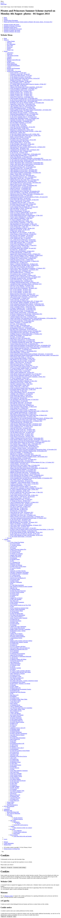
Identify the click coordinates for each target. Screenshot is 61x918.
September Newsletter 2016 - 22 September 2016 (22, 119)
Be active (12, 829)
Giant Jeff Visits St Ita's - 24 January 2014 (20, 428)
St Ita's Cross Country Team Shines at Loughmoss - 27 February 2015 (27, 268)
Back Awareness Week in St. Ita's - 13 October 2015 (23, 177)
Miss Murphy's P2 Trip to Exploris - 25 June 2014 (22, 359)
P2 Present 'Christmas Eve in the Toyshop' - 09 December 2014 (26, 314)
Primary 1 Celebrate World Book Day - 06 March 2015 (24, 264)
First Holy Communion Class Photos (19, 572)
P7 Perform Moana (15, 589)
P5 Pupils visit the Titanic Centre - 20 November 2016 (23, 101)
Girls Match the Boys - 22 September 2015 (21, 187)
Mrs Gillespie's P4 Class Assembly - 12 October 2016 (23, 112)
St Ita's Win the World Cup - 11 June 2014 (20, 369)
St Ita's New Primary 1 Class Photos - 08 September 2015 (24, 192)
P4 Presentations (14, 749)
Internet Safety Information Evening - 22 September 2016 (24, 118)
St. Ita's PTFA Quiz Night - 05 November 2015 (22, 165)
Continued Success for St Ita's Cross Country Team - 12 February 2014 (28, 419)
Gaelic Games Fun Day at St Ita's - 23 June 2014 (22, 361)
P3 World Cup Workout (16, 565)
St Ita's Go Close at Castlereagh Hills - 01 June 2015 (23, 212)
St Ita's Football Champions (17, 602)
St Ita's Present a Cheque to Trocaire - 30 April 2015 (23, 234)
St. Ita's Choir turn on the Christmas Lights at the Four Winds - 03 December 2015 (30, 159)
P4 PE (11, 639)
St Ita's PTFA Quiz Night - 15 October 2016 (21, 111)
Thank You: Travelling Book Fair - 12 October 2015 (23, 181)
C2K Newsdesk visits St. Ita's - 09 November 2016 (23, 105)
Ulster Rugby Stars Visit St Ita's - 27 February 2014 (23, 416)
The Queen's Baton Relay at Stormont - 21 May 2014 (23, 381)
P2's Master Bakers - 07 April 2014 (19, 401)
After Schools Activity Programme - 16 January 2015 (23, 296)
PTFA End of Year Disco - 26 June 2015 (20, 198)
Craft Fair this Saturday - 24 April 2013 (20, 498)
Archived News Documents (11, 20)
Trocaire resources (17, 817)
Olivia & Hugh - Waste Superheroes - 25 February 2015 (24, 269)
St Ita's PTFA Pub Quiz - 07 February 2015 (21, 279)
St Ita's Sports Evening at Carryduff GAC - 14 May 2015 (24, 225)
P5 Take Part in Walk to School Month (20, 750)
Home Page (4, 4)
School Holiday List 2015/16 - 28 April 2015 (21, 236)
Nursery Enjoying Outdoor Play (18, 549)
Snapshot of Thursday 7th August (12, 26)
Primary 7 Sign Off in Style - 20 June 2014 (21, 362)
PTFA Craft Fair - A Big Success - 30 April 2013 (22, 496)
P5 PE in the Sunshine (15, 599)
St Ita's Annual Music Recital (17, 628)
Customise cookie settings (19, 867)
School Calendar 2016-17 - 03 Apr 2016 (20, 142)
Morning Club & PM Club (13, 60)
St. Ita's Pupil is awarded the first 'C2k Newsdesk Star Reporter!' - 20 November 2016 (31, 99)
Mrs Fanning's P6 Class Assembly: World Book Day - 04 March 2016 (27, 147)
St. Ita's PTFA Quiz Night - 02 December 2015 (22, 161)
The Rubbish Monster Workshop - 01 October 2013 (23, 469)
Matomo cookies (9, 896)
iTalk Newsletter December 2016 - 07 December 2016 (23, 98)
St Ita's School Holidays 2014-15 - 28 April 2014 (22, 392)
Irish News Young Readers (17, 635)
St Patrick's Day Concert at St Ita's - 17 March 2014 (23, 409)
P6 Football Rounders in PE (17, 743)
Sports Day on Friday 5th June (17, 570)
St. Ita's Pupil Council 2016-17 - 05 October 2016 (22, 115)
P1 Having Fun (14, 658)
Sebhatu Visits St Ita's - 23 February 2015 (20, 271)
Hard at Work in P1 (15, 739)
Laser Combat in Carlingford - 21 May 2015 (21, 218)
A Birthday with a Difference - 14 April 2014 (21, 393)
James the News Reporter (16, 655)
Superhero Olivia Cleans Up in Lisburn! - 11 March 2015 (24, 261)
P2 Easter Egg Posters (15, 620)
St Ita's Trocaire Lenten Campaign (18, 618)
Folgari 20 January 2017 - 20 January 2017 (21, 91)
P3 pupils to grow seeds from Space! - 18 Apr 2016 (23, 139)
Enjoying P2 (13, 793)
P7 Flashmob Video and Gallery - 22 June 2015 (22, 202)
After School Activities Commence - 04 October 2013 (23, 466)
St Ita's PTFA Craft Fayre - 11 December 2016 (21, 97)
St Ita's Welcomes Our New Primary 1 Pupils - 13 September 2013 (27, 475)
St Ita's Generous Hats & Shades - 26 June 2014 (22, 358)
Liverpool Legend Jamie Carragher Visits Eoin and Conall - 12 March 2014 (29, 411)
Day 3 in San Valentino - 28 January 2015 (20, 289)
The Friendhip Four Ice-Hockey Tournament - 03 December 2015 (26, 158)
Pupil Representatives (12, 805)
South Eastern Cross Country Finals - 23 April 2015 (23, 241)
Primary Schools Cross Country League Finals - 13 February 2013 (26, 516)
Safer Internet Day (14, 662)
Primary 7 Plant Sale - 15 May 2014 (19, 386)
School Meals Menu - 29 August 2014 (19, 352)
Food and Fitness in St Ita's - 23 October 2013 (21, 461)
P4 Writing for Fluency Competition (19, 573)
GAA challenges (17, 830)
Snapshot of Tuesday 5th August (12, 30)
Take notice (13, 820)
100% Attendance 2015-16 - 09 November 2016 (22, 107)
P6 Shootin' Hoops (15, 559)
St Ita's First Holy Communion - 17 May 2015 (21, 222)
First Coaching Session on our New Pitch (20, 605)
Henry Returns (14, 703)
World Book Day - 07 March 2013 (19, 508)
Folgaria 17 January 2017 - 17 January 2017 (21, 95)
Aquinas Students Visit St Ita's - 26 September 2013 (23, 471)
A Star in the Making (15, 713)
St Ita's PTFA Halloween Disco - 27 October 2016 (22, 108)
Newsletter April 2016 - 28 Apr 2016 (19, 138)
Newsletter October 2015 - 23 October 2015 (21, 168)
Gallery (9, 541)
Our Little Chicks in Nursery (17, 735)
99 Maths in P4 (14, 723)
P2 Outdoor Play (14, 595)
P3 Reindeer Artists (15, 729)
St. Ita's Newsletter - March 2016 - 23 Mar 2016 (22, 144)
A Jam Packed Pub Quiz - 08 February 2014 (21, 422)
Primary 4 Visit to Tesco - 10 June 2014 (20, 371)
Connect (12, 826)
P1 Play (12, 560)
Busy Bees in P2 (14, 695)
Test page (9, 538)
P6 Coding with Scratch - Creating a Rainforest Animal (24, 680)
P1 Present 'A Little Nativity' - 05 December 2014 (22, 315)
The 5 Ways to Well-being (13, 813)
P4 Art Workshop (14, 650)
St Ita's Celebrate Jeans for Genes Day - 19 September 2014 (25, 348)
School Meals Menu (12, 64)
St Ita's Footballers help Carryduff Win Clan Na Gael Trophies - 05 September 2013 (31, 478)
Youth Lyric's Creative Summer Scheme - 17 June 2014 (24, 366)
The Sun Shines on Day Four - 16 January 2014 (22, 432)
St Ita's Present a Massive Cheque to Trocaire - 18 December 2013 (26, 439)
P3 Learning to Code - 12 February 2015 (20, 274)
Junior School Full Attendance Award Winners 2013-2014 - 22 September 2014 (30, 346)
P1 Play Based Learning (16, 719)
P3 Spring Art (13, 645)
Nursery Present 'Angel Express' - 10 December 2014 (23, 312)
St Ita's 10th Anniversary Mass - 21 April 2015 (21, 242)
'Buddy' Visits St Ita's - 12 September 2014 (21, 349)
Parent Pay (9, 54)
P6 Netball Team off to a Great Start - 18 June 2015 (23, 204)
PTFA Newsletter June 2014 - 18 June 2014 (21, 365)
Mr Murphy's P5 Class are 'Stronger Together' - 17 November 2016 (27, 102)
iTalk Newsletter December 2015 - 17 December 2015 (23, 155)
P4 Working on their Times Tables (18, 699)
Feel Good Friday (14, 772)
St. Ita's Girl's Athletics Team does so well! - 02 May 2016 (24, 134)
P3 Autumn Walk (14, 760)
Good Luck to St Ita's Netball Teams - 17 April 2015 (23, 245)
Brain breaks (16, 833)
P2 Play (12, 569)
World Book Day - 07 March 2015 (19, 262)
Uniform (9, 61)
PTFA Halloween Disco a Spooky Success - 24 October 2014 (25, 331)
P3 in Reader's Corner (15, 676)
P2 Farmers (13, 548)
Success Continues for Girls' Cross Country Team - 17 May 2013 (26, 492)
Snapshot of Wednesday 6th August (13, 28)
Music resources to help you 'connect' (22, 827)
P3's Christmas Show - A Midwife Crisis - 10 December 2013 (25, 443)
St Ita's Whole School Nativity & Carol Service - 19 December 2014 (27, 305)
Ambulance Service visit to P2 (17, 727)
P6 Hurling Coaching (15, 668)
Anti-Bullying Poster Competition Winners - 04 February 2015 (26, 284)
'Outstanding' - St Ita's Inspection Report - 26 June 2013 (24, 482)
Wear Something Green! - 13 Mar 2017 (20, 82)
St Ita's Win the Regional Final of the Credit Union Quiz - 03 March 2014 (28, 415)
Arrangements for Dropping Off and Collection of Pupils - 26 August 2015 (29, 197)
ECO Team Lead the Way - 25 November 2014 (22, 321)
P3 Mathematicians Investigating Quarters (20, 689)
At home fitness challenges (20, 832)
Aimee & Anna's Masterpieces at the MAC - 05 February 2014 (26, 423)
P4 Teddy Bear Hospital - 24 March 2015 (20, 252)
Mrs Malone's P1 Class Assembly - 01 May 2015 (22, 232)
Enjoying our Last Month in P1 (18, 578)
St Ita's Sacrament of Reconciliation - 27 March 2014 (23, 406)
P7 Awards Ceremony (15, 545)
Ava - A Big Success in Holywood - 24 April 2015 (23, 239)
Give (11, 816)
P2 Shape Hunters (14, 777)
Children (6, 539)
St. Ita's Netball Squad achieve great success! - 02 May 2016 (25, 135)
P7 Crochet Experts (15, 575)
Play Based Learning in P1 (17, 678)
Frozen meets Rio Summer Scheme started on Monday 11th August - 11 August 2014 (31, 354)
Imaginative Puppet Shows (10, 27)
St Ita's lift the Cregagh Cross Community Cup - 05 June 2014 (25, 374)
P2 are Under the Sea (15, 576)
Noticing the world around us (20, 825)
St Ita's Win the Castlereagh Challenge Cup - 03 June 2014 (25, 375)
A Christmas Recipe (15, 705)
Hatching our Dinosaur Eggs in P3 (18, 649)
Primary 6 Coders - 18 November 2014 (20, 325)
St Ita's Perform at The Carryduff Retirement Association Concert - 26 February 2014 (31, 418)
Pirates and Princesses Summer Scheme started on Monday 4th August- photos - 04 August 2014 (28, 22)
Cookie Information (9, 843)
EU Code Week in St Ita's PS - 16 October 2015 (22, 175)
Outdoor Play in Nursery (16, 598)
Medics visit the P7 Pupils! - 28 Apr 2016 (20, 137)
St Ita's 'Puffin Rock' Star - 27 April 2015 (20, 238)
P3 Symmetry (13, 789)
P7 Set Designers (14, 612)
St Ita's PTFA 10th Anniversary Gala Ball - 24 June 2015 (24, 199)
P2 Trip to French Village (16, 610)
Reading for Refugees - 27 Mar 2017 (19, 79)
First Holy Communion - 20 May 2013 (20, 491)
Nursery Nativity (14, 712)
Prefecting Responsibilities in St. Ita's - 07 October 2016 (24, 114)
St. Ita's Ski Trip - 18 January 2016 (19, 152)
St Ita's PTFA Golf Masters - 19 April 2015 (21, 244)
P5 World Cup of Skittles (16, 553)
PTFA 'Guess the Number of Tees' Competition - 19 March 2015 (26, 255)
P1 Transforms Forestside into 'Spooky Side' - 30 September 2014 (26, 342)
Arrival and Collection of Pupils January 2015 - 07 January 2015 (26, 301)
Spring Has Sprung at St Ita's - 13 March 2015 (21, 259)
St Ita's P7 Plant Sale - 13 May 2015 (19, 226)
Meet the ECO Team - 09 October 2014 (20, 338)
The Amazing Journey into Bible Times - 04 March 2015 (24, 265)
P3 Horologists (14, 603)
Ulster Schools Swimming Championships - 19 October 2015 (25, 172)
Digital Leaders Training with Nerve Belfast (21, 640)
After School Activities (12, 55)
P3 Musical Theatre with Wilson (18, 659)
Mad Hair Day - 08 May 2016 (17, 132)
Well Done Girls (14, 755)
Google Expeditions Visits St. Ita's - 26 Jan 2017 (22, 89)
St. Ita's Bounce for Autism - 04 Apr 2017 (20, 77)
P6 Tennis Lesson (14, 593)
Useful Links (10, 69)
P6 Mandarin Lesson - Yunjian (17, 630)
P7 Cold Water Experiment (17, 585)
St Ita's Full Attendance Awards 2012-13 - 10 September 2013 (25, 476)
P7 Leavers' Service (15, 552)
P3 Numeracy (13, 736)
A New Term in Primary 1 (16, 616)
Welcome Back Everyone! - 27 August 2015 (21, 195)
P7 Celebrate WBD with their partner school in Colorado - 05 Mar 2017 (28, 84)
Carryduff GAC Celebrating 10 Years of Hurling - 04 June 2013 (26, 488)
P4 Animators (13, 558)
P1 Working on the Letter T (17, 747)
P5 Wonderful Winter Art (16, 720)
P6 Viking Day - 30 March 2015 (18, 249)
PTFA (8, 807)
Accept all (9, 867)
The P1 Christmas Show (16, 706)
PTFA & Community (9, 806)
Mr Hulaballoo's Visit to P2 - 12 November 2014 (22, 328)
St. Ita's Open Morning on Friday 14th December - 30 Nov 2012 (26, 532)
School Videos (10, 802)
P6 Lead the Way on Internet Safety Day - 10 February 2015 (25, 276)
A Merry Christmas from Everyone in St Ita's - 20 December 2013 (26, 438)
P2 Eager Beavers (14, 767)
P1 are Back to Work (15, 700)
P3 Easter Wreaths (14, 623)
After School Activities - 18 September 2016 (21, 121)
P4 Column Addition (15, 779)
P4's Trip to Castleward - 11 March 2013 (20, 506)
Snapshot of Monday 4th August (12, 31)
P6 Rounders (13, 766)
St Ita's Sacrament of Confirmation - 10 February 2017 (23, 88)
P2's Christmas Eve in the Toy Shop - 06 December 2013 (24, 446)
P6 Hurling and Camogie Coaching (19, 642)
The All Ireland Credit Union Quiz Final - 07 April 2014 (24, 399)
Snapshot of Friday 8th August (11, 24)
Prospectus (9, 47)
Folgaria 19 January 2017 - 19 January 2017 (21, 92)
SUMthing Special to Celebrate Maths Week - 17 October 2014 (26, 334)
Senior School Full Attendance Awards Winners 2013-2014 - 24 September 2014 (30, 345)
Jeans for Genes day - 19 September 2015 (20, 188)
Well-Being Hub (8, 810)
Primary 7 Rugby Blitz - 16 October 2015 (20, 174)
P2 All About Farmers (15, 765)
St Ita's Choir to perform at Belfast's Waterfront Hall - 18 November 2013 (28, 451)
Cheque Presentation (15, 663)
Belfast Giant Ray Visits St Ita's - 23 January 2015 (22, 294)
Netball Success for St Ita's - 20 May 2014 (20, 382)
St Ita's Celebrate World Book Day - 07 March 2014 (23, 412)
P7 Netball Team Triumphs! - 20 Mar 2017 (21, 81)
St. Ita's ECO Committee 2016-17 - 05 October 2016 (23, 117)
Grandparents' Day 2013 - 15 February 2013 (21, 513)
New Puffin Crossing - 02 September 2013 (21, 479)
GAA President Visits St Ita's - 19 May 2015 (21, 221)
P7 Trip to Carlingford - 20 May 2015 (19, 219)
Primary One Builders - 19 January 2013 (20, 523)
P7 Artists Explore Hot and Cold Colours (20, 672)
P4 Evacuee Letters (15, 579)
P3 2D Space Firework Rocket (18, 780)
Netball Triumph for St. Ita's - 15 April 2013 (21, 499)
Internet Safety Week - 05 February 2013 (20, 521)
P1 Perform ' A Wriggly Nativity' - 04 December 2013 (23, 448)
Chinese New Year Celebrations (18, 626)
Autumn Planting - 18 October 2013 (19, 463)
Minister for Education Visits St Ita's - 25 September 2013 (24, 472)
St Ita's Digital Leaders (16, 775)
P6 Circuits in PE (14, 752)
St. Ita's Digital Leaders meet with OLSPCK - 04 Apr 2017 (25, 78)
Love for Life (13, 546)
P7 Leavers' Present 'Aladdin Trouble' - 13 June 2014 (23, 368)
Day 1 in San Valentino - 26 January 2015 (20, 292)
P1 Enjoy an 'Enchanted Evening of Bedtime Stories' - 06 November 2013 (28, 456)
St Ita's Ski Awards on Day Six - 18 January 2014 (22, 429)
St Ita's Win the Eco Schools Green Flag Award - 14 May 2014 (26, 388)
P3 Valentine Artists (15, 665)
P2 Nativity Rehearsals (16, 717)
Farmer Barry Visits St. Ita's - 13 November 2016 (22, 104)
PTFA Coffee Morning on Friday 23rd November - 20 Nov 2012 (26, 535)
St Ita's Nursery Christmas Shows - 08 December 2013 (24, 445)
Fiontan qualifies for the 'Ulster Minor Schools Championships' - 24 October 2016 (30, 109)
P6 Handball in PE (15, 690)
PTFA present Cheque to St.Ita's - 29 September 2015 (23, 185)
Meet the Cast (13, 588)
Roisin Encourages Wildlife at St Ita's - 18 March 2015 (23, 256)
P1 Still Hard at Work (15, 550)
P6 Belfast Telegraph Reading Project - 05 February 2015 (24, 282)
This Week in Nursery (15, 716)
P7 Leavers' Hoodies (15, 568)
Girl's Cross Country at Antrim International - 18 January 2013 (25, 525)
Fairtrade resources (18, 819)
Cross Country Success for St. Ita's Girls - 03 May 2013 (24, 495)
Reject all (3, 867)
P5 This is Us (13, 725)
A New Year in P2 (14, 702)
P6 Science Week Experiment (17, 636)
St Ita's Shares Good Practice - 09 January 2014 (22, 436)
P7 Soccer (12, 666)
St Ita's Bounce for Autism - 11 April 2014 (20, 395)
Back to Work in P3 (15, 795)
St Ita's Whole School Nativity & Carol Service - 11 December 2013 (27, 442)
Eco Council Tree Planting (16, 715)
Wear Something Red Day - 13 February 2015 (21, 272)
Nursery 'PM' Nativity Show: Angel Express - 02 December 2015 (26, 162)
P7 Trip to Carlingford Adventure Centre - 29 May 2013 (24, 489)
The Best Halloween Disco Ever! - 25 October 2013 (23, 459)
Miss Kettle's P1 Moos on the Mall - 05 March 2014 (23, 413)
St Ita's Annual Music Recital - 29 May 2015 (21, 214)
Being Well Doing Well (13, 812)
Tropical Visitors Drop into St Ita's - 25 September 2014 (24, 344)
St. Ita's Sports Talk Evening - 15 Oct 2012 (21, 536)
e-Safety (9, 67)
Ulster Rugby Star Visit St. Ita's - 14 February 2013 (23, 515)
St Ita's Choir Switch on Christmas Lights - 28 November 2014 (26, 319)
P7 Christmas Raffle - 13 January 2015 (20, 298)
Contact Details (11, 41)
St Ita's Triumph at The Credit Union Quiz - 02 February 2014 (25, 425)
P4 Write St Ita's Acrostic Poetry (18, 566)
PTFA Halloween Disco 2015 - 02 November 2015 (23, 167)
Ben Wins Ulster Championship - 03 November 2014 (23, 329)
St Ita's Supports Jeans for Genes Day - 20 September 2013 (25, 473)
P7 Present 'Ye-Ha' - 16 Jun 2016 (18, 125)
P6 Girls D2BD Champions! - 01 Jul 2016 (20, 122)
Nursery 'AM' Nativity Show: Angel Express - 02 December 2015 (26, 164)
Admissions (7, 809)
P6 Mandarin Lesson (15, 762)
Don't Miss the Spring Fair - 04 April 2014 (20, 403)
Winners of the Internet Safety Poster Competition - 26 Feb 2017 (26, 87)
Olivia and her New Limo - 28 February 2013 (21, 512)
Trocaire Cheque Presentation (17, 609)
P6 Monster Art (14, 746)
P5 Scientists (13, 625)
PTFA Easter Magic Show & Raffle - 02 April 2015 (23, 248)
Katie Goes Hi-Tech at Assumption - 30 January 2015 (23, 288)
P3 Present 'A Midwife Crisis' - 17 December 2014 (23, 308)
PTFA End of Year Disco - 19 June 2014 (20, 364)
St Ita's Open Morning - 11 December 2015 (21, 157)
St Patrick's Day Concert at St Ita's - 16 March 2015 (23, 258)
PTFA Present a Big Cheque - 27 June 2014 (21, 356)
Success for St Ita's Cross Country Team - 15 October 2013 (25, 465)
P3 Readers (13, 685)
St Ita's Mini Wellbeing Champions (19, 770)
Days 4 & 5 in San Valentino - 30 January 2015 (22, 286)
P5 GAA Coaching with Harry (18, 646)
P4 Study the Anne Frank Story (18, 590)
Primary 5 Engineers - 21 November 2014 (20, 322)
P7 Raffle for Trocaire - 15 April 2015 (19, 246)
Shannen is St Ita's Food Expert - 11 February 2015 (23, 275)
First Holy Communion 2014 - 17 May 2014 (21, 384)
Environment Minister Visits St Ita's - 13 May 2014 (23, 389)
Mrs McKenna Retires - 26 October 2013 (20, 458)
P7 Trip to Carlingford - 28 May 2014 (19, 378)
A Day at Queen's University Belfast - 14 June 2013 (23, 486)
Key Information (11, 44)
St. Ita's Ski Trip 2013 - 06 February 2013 (20, 519)
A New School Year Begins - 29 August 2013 (21, 481)
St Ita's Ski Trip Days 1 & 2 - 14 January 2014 (21, 435)
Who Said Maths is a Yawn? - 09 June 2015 (21, 208)
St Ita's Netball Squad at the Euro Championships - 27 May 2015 (26, 215)
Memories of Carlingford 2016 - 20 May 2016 (21, 129)
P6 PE (11, 583)
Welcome (9, 42)
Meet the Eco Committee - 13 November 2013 (21, 453)
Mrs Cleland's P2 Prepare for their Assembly (21, 586)
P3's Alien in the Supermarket (17, 615)
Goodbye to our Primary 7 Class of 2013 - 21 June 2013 (24, 483)
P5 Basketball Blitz (15, 730)
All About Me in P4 (15, 797)
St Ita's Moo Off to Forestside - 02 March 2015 (22, 266)
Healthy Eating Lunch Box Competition (20, 629)
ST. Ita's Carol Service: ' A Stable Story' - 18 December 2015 (25, 154)
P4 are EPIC (13, 740)
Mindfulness (16, 822)
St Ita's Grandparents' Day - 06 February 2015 (21, 281)
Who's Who (10, 45)
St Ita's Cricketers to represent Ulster (19, 608)
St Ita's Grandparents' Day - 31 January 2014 (21, 426)
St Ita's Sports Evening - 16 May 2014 (19, 385)
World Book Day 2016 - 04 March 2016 (20, 145)
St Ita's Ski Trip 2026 (15, 679)
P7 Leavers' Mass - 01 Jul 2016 (18, 124)
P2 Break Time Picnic (15, 556)
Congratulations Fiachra (16, 638)
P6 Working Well (14, 796)
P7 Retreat (12, 632)
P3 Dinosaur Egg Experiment (17, 653)
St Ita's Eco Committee (16, 773)
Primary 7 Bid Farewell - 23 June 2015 (20, 201)
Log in (2, 2)
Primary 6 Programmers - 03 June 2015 (20, 211)
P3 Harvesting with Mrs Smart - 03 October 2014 (22, 341)
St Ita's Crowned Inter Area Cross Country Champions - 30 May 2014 (27, 376)
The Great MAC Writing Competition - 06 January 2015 (24, 302)
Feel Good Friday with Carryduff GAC (20, 648)
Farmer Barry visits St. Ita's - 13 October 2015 (21, 178)
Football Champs (14, 580)
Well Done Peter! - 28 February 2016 (19, 148)
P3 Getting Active (14, 698)
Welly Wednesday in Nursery (17, 673)
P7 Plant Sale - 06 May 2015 (17, 231)
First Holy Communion (16, 582)
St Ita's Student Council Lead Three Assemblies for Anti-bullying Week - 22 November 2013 (33, 449)
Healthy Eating (11, 62)
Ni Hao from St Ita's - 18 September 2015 (20, 189)
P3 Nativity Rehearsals (16, 732)
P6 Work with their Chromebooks (18, 733)
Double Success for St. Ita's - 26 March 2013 (21, 503)
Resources (9, 815)
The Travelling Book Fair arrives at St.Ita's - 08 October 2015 (25, 182)
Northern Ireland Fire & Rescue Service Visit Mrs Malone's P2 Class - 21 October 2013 (32, 462)
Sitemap (6, 842)
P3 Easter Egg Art (14, 619)
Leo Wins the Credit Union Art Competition (21, 708)
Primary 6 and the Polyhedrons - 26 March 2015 (22, 251)
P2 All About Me (14, 782)
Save (14, 916)
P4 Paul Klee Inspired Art (16, 660)
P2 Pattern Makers (14, 786)
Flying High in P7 (14, 800)
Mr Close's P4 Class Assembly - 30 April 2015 (22, 235)
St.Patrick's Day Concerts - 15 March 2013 (21, 505)
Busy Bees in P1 (14, 600)
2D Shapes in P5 (14, 799)
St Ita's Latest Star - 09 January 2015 (19, 299)
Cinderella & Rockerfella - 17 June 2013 (20, 485)
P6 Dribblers (13, 696)
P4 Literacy (13, 669)
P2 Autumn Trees (14, 753)
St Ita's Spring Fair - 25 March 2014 (19, 408)
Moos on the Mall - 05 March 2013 (19, 509)
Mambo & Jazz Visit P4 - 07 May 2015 (20, 229)
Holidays (9, 58)
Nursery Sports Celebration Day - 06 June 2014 (22, 372)
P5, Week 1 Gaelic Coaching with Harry (20, 670)
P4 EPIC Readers (14, 787)
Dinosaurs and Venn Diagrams (17, 692)
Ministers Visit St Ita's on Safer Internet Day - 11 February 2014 (26, 421)
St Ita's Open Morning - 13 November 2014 (21, 326)
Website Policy (7, 844)
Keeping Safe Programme (13, 68)
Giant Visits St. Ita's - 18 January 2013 (19, 526)
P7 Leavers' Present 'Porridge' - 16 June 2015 (21, 205)
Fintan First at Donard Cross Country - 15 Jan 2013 (23, 528)
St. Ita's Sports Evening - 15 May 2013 (20, 493)
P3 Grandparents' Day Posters (17, 682)
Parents (5, 19)
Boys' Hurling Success (16, 710)
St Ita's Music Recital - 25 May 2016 (19, 128)
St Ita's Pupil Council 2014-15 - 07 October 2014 (22, 339)
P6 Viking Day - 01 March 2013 (18, 511)
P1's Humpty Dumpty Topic (17, 790)
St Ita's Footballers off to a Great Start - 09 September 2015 (25, 191)
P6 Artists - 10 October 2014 (17, 336)
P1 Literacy (13, 726)
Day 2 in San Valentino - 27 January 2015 (20, 291)
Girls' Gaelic (13, 757)
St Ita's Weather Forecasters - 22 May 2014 (21, 379)
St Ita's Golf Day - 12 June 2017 (18, 72)
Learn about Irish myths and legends (22, 836)
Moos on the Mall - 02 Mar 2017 (18, 85)
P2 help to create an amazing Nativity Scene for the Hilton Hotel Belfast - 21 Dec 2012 (32, 529)
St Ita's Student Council (16, 776)
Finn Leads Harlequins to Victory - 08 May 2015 (22, 228)
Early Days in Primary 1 (16, 792)
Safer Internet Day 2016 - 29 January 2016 (21, 151)
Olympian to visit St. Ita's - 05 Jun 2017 (20, 74)
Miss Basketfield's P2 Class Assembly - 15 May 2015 (23, 224)
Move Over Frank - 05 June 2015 (18, 209)
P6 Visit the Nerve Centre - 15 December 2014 (22, 311)
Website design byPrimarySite (12, 848)
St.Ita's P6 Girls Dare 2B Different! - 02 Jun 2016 (22, 127)
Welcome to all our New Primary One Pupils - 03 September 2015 (26, 194)
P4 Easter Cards (14, 622)
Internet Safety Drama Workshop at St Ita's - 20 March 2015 (25, 254)
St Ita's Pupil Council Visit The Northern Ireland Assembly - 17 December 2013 (30, 441)
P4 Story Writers (14, 686)
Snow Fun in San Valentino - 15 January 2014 (21, 433)
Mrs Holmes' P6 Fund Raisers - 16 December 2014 (23, 309)
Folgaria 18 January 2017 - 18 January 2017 (21, 94)
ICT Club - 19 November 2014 (18, 324)
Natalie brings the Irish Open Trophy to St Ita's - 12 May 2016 (25, 131)
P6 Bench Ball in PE (15, 688)
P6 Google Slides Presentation (17, 737)
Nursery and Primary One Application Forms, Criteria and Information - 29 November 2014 (33, 318)
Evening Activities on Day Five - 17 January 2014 (22, 431)
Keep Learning (14, 835)
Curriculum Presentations (13, 65)
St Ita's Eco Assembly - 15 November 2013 (21, 452)
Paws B (18, 823)
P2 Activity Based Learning (17, 722)
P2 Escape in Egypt (15, 675)
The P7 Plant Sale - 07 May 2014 (18, 391)
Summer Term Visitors (15, 555)
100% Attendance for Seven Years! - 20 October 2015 (23, 169)
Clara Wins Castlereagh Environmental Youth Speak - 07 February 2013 (28, 518)
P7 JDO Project (14, 745)
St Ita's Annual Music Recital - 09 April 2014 (21, 396)
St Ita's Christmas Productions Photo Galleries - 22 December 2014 (27, 304)
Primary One (10, 50)
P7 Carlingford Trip (15, 562)
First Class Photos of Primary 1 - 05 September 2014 (23, 351)
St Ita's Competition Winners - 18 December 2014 (22, 306)
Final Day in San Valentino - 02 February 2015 (22, 285)
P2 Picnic (12, 596)
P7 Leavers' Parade (15, 543)
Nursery (9, 48)
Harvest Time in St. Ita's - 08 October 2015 (21, 184)
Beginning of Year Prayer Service (18, 756)
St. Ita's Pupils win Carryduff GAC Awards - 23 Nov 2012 (25, 533)
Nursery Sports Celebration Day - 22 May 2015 (22, 217)
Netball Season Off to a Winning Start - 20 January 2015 (24, 295)
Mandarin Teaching (15, 563)
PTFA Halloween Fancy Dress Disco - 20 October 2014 (24, 332)
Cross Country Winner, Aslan (17, 709)
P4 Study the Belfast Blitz (16, 613)
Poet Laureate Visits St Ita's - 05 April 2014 (21, 402)
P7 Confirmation (14, 652)
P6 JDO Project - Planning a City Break (20, 683)
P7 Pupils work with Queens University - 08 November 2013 (25, 455)
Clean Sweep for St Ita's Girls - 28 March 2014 (22, 405)
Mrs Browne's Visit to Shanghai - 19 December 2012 (23, 531)
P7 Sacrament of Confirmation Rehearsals (20, 656)
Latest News (10, 52)
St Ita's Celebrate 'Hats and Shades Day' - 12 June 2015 (24, 207)
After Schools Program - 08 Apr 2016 (19, 141)
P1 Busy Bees (13, 763)
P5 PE (11, 693)
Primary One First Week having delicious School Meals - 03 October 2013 (28, 468)
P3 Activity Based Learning (17, 592)
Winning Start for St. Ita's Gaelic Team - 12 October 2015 (24, 179)
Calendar (9, 57)
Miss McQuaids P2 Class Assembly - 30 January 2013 (23, 522)
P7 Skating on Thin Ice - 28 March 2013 (20, 501)
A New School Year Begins (17, 542)
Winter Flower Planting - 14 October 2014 (20, 335)
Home (5, 17)
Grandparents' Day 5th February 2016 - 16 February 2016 (24, 149)
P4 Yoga (12, 769)
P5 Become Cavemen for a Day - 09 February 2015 (23, 278)
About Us (6, 40)
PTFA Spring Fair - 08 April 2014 (18, 398)
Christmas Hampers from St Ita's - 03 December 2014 (23, 316)
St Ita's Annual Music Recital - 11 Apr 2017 (21, 75)
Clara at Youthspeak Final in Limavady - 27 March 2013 (24, 502)
